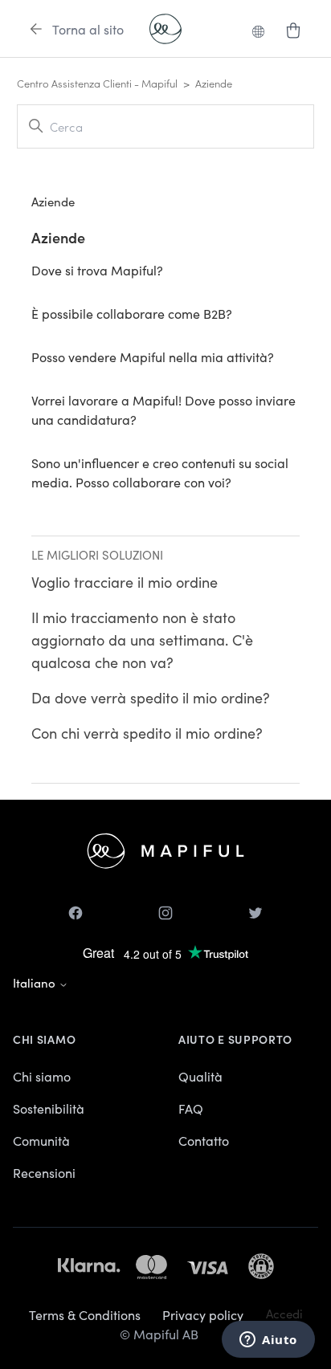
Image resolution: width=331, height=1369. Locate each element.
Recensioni (44, 1172)
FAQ (190, 1108)
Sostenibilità (48, 1108)
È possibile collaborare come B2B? (131, 313)
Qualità (200, 1076)
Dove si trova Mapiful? (97, 270)
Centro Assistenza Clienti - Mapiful (97, 83)
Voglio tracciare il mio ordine (124, 582)
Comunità (41, 1140)
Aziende (58, 237)
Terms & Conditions (85, 1314)
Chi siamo (42, 1076)
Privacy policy (202, 1314)
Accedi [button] (284, 1313)
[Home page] (165, 29)
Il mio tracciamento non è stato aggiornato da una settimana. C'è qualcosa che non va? (142, 639)
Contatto (203, 1140)
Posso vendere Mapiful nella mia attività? (152, 356)
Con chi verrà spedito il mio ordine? (147, 733)
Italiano (36, 982)
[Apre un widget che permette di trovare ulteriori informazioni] (268, 1341)
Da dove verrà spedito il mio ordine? (150, 697)
